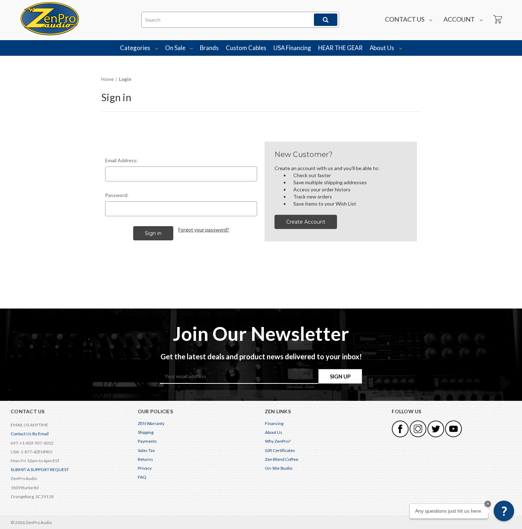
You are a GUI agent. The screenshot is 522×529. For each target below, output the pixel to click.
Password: (117, 195)
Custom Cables (246, 47)
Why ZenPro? (277, 441)
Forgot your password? (203, 230)
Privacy (145, 468)
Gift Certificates (280, 450)
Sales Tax (146, 450)
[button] (504, 511)
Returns (145, 459)
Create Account (305, 222)
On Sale (175, 47)
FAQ (142, 477)
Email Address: (121, 160)
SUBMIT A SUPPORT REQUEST (40, 469)
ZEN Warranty (151, 423)
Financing (274, 423)
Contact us (405, 19)
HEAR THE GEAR (340, 47)
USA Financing (292, 47)
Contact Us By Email (30, 433)
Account (460, 19)
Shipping (145, 432)
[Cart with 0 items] (497, 19)
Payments (147, 441)
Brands (209, 47)
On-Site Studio (278, 468)
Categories (135, 47)
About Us (382, 47)
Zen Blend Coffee (281, 459)
